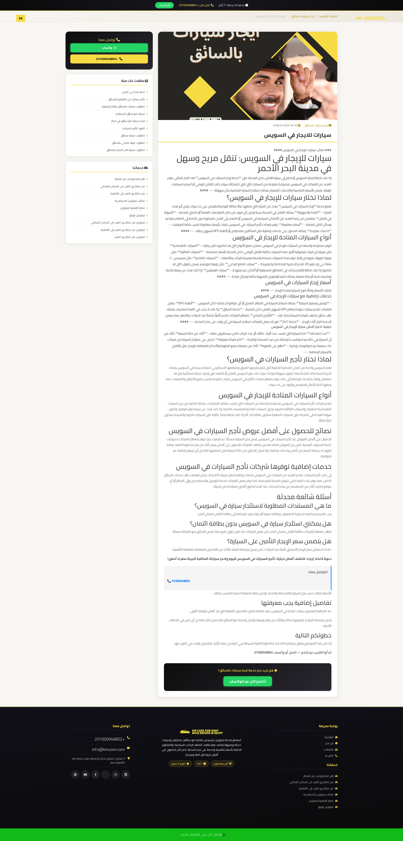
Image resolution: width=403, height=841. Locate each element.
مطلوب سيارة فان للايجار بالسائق (126, 150)
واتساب (163, 5)
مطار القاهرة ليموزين (132, 208)
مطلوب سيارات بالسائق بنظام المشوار (123, 106)
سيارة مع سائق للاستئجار (130, 114)
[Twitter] (106, 775)
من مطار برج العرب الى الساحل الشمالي (123, 186)
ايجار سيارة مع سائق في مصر (128, 121)
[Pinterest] (75, 775)
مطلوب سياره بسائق (133, 135)
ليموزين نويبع (137, 215)
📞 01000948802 (178, 581)
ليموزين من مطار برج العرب (129, 237)
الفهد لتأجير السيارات (133, 128)
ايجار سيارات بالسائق (316, 125)
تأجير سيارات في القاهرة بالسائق (126, 99)
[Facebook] (95, 775)
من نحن (63, 18)
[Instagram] (116, 775)
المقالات (47, 18)
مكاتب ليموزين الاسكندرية (130, 201)
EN (20, 18)
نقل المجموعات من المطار (130, 179)
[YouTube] (85, 775)
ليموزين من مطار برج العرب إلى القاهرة (123, 230)
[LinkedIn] (126, 775)
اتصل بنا (32, 18)
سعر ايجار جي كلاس (133, 92)
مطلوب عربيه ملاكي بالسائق (128, 143)
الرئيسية (95, 18)
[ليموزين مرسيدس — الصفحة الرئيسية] (371, 18)
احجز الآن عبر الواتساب (246, 681)
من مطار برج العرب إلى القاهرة (127, 193)
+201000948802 (107, 58)
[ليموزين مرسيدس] (201, 731)
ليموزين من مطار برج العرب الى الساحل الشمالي (118, 222)
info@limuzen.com (108, 749)
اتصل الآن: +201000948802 (195, 5)
